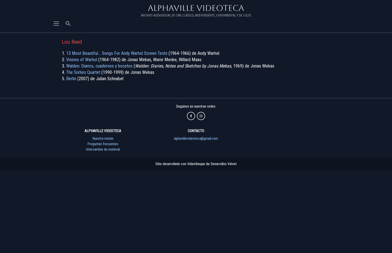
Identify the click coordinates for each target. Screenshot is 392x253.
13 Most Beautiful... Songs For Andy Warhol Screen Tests (116, 53)
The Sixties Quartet (83, 72)
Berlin (71, 78)
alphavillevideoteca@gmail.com (196, 138)
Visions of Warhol (81, 59)
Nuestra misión (102, 138)
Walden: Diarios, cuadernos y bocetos (99, 66)
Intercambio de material (103, 149)
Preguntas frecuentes (102, 144)
